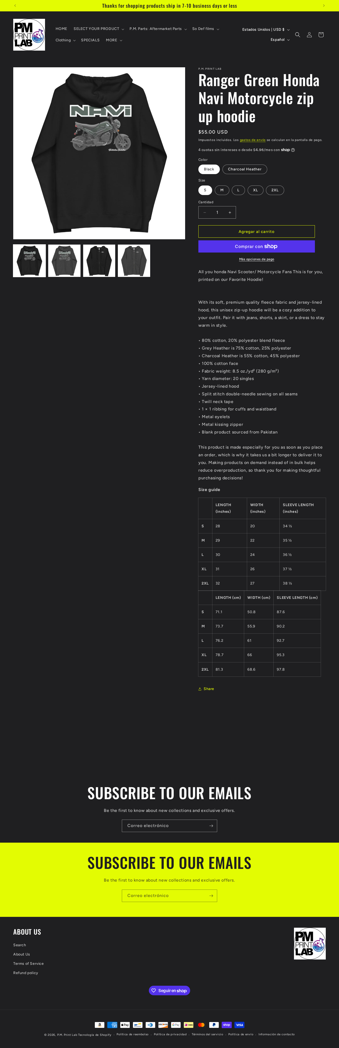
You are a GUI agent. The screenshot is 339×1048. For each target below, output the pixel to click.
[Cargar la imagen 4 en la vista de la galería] (134, 261)
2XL (275, 190)
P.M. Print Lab (67, 1035)
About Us (21, 954)
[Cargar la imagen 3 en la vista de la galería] (99, 261)
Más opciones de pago (256, 259)
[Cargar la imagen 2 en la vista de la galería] (64, 261)
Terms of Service (28, 963)
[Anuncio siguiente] (324, 6)
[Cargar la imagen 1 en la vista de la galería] (29, 261)
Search (19, 945)
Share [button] (209, 689)
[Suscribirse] (211, 826)
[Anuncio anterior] (15, 6)
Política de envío (240, 1034)
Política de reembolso (133, 1034)
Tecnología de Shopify (94, 1035)
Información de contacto (276, 1034)
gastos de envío (253, 140)
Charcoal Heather (245, 169)
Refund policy (25, 973)
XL (255, 190)
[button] (98, 28)
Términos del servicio (207, 1034)
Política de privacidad (170, 1034)
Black (209, 169)
